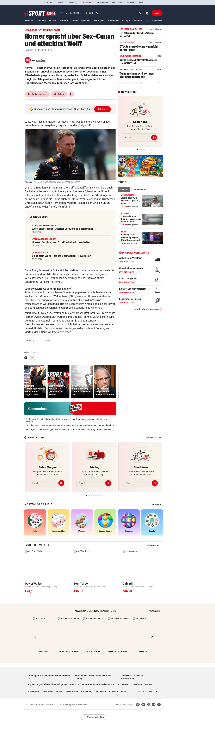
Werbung (137, 684)
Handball (138, 20)
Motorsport (99, 20)
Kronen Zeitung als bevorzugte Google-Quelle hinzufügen (70, 109)
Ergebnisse (157, 20)
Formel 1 (64, 20)
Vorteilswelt (48, 3)
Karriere (148, 684)
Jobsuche (130, 3)
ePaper (60, 3)
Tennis (75, 20)
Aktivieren (102, 109)
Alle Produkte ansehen (146, 309)
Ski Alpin (126, 20)
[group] (35, 381)
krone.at (29, 20)
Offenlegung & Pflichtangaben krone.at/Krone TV (49, 677)
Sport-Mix (85, 20)
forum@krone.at (95, 429)
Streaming (41, 20)
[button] (147, 21)
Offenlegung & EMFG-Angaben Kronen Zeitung (93, 677)
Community (72, 3)
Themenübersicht (105, 425)
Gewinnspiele (87, 3)
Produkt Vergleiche (135, 252)
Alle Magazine (154, 611)
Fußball (52, 20)
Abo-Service (33, 691)
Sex (32, 358)
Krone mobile (102, 3)
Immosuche (117, 3)
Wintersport (113, 20)
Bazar (141, 3)
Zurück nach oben (94, 717)
